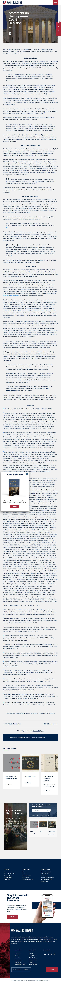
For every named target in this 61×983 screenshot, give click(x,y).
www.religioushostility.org (11, 295)
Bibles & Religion (8, 877)
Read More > (8, 784)
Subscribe (12, 916)
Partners (31, 962)
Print (10, 33)
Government (18, 960)
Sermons (25, 872)
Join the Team (33, 958)
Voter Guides (33, 964)
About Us (17, 953)
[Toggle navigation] (55, 2)
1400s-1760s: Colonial (46, 872)
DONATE (52, 969)
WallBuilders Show (20, 964)
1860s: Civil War (44, 881)
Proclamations (26, 877)
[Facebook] (45, 954)
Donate (58, 29)
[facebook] (51, 954)
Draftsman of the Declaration (15, 811)
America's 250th (8, 875)
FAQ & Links (32, 956)
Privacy (47, 980)
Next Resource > (50, 724)
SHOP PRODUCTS (16, 969)
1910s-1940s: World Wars (46, 879)
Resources (18, 962)
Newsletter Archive (27, 875)
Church (17, 956)
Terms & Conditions (40, 980)
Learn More (15, 506)
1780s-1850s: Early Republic (47, 877)
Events (31, 953)
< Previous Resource (12, 724)
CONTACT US (26, 969)
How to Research (8, 872)
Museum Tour (33, 960)
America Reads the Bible (9, 873)
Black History (7, 879)
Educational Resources (28, 879)
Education (18, 958)
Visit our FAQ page (38, 731)
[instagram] (54, 954)
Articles (24, 873)
